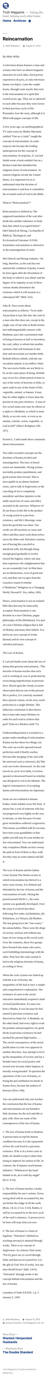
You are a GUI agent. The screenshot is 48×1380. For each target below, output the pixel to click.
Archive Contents (13, 1323)
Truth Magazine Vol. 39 (33, 1323)
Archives (19, 20)
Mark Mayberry (13, 46)
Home (7, 20)
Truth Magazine (13, 12)
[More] (29, 21)
